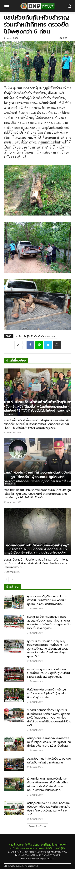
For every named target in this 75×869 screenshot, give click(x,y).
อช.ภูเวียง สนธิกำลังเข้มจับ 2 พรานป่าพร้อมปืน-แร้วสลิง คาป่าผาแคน (49, 761)
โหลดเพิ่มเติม (36, 826)
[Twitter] (48, 345)
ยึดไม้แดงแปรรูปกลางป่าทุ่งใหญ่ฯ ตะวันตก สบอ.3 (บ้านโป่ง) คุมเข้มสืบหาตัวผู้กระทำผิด (46, 693)
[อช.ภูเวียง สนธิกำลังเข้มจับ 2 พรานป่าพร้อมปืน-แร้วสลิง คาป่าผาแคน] (14, 764)
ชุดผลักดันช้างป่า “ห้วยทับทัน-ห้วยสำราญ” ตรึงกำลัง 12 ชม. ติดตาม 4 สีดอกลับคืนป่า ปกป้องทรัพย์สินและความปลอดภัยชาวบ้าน (36, 563)
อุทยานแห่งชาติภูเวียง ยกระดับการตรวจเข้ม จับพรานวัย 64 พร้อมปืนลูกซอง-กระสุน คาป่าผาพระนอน (47, 600)
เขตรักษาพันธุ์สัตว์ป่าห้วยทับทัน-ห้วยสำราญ (35, 336)
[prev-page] (6, 579)
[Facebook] (30, 345)
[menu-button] (6, 7)
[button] (69, 6)
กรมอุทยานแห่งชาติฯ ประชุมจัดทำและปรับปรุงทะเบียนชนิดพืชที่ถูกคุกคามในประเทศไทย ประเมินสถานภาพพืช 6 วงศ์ (48, 809)
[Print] (57, 345)
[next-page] (12, 579)
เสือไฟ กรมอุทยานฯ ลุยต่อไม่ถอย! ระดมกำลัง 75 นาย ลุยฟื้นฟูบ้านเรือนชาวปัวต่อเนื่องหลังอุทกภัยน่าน (48, 673)
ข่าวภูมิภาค (10, 483)
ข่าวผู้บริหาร (10, 414)
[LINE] (39, 345)
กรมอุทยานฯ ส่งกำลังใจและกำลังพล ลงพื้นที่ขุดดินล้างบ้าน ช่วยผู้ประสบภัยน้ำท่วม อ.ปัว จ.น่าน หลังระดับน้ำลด (49, 742)
